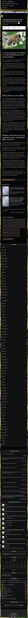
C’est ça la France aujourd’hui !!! (8, 453)
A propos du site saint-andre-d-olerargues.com (12, 580)
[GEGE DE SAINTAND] (19, 22)
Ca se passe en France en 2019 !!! (8, 463)
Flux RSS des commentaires (13, 615)
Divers (4, 586)
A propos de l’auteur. (8, 525)
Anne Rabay (7, 545)
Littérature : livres (6, 588)
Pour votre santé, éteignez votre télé (9, 482)
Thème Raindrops (14, 616)
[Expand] (2, 16)
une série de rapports (12, 110)
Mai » (16, 570)
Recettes (5, 596)
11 (10, 565)
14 (21, 565)
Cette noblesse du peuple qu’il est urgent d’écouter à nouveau (13, 491)
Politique (5, 593)
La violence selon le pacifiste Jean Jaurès (10, 486)
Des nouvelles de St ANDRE (8, 584)
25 (10, 567)
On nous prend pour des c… (8, 591)
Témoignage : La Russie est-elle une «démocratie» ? (14, 548)
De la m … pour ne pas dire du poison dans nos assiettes (14, 582)
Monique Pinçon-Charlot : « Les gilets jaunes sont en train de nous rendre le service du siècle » (13, 472)
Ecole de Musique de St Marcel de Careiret (12, 534)
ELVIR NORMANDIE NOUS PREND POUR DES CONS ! (15, 506)
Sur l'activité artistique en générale (9, 598)
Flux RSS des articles (13, 614)
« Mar (13, 570)
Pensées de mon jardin (7, 595)
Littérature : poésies (7, 590)
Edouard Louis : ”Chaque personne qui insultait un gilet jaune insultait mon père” (14, 459)
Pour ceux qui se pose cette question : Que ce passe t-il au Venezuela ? (14, 478)
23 (3, 567)
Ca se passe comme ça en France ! (8, 467)
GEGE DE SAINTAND (19, 187)
